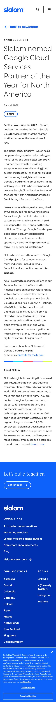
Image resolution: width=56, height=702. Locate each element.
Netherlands (11, 623)
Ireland (8, 604)
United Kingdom (13, 642)
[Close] (52, 651)
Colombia (9, 591)
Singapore (10, 635)
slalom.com (37, 444)
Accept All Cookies (28, 696)
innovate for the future (30, 355)
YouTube (43, 602)
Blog (6, 551)
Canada (8, 585)
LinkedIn (43, 579)
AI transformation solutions (20, 526)
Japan (7, 610)
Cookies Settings (28, 687)
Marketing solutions (16, 532)
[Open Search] (38, 9)
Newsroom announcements (21, 545)
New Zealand (12, 629)
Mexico (8, 617)
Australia (9, 579)
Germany (9, 598)
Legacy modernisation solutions (23, 539)
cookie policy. (25, 682)
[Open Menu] (49, 9)
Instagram (44, 595)
